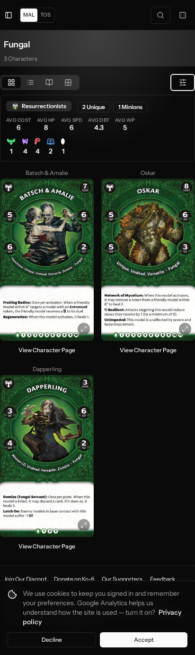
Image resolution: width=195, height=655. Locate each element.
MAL (29, 14)
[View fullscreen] (84, 329)
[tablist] (40, 82)
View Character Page (46, 350)
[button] (47, 260)
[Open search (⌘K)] (160, 15)
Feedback (162, 578)
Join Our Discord (25, 578)
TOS (45, 14)
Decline (52, 639)
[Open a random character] (182, 15)
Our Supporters (122, 578)
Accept (144, 639)
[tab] (11, 82)
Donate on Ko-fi (74, 578)
